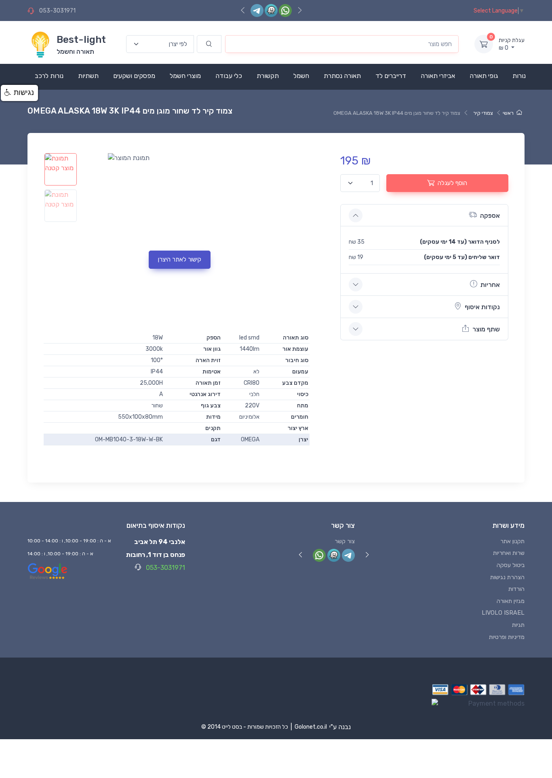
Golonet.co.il (311, 726)
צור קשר (345, 541)
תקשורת (268, 76)
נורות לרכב (49, 76)
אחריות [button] (490, 285)
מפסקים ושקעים (134, 76)
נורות (519, 76)
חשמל (301, 76)
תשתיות (88, 76)
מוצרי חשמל (185, 76)
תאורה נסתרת (342, 76)
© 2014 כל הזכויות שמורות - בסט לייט (244, 726)
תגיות (518, 625)
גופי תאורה (484, 76)
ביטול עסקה (511, 565)
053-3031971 (57, 10)
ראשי (508, 113)
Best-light (81, 39)
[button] (19, 93)
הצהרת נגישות (507, 577)
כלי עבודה (228, 76)
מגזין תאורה (511, 601)
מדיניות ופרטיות (507, 637)
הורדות (516, 589)
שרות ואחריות (509, 553)
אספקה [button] (490, 215)
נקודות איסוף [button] (482, 307)
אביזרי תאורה (438, 76)
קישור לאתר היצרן (179, 259)
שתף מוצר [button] (486, 329)
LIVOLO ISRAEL (503, 612)
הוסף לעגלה (452, 183)
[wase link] (271, 10)
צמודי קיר (483, 113)
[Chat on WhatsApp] (285, 10)
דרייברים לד (390, 76)
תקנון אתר (512, 541)
